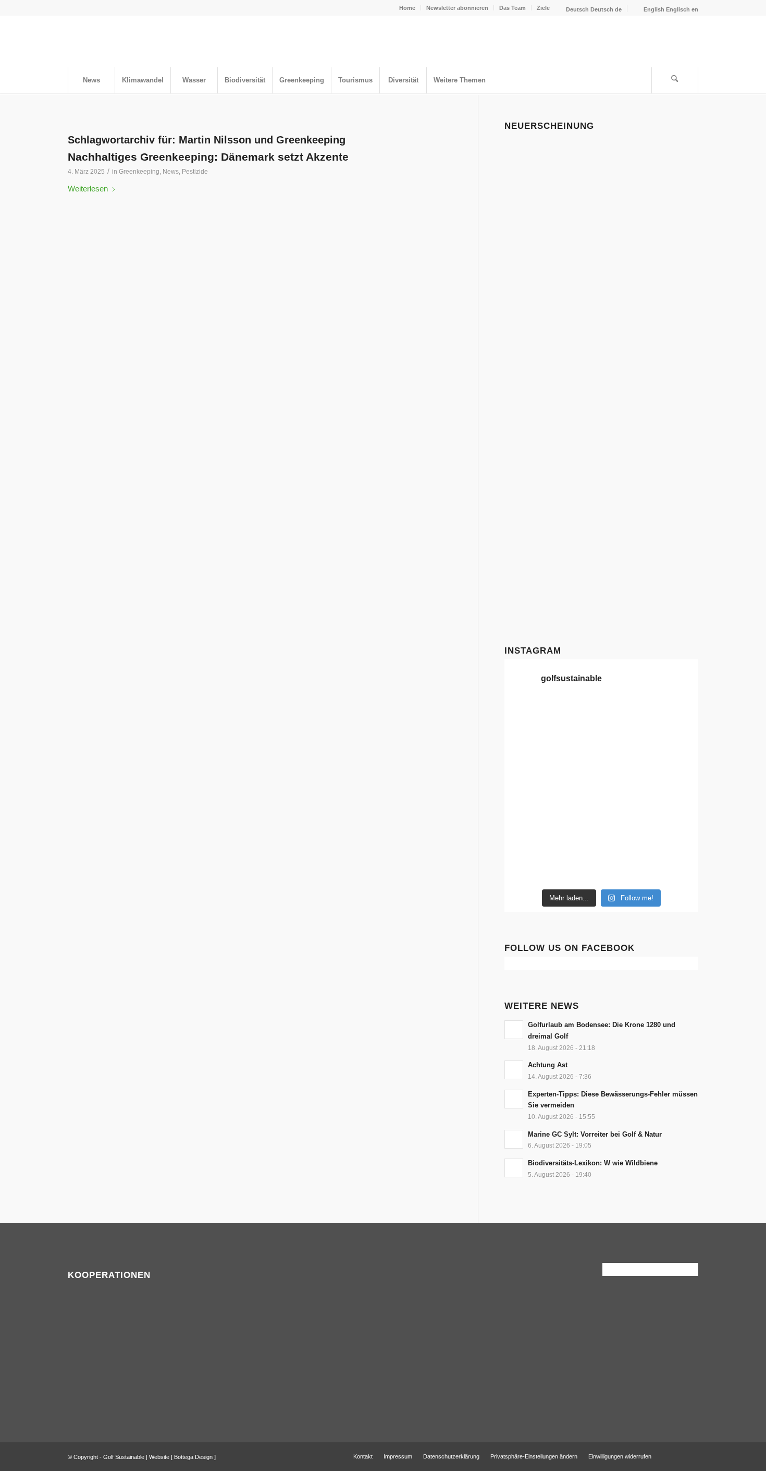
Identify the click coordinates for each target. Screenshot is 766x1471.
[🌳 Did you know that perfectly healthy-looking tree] (526, 716)
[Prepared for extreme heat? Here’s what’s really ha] (675, 777)
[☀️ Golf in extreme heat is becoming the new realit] (576, 837)
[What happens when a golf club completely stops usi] (526, 868)
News (171, 171)
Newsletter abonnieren (457, 8)
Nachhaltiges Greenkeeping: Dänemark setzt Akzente (208, 157)
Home (407, 8)
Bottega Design (193, 1457)
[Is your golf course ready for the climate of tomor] (576, 807)
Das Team (512, 8)
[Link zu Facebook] (675, 1456)
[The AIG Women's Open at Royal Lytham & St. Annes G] (675, 716)
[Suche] (674, 80)
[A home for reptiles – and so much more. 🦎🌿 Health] (526, 746)
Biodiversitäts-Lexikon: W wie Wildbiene (593, 1163)
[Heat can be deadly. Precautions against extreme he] (576, 716)
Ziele (543, 8)
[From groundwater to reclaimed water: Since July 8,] (526, 777)
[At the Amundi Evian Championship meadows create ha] (576, 777)
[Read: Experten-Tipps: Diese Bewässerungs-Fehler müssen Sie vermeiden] (513, 1099)
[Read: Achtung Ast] (513, 1069)
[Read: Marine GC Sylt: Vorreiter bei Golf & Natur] (513, 1139)
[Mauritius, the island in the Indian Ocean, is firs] (626, 868)
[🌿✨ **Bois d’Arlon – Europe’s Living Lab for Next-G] (675, 837)
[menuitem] (407, 7)
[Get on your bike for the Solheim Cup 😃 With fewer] (626, 807)
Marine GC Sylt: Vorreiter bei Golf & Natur (595, 1134)
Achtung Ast (547, 1065)
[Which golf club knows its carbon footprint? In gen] (526, 837)
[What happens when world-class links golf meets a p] (526, 807)
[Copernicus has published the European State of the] (675, 868)
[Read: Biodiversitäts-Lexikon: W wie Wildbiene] (513, 1168)
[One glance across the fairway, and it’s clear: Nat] (626, 837)
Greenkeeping (139, 171)
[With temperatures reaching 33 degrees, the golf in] (576, 746)
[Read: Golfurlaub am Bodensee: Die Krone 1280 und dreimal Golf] (513, 1029)
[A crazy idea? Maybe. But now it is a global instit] (626, 746)
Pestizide (195, 171)
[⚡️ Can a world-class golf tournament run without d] (675, 746)
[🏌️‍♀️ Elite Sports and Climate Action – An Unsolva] (675, 807)
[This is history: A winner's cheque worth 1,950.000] (626, 777)
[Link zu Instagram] (690, 1456)
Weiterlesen (88, 188)
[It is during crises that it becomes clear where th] (626, 716)
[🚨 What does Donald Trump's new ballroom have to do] (576, 868)
